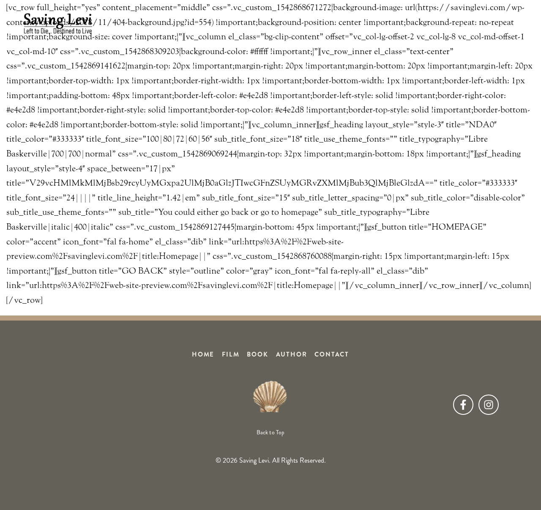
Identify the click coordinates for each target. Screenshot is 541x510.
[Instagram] (488, 405)
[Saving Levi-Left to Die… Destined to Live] (58, 23)
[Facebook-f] (463, 405)
